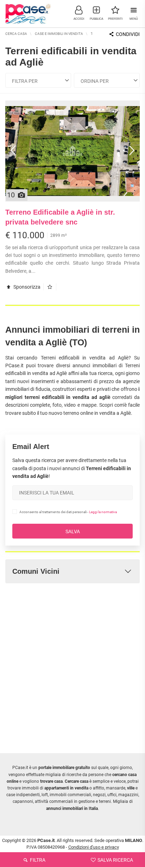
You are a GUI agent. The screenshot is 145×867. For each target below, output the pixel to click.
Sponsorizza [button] (26, 287)
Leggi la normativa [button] (103, 512)
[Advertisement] (72, 663)
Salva (72, 531)
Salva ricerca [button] (114, 860)
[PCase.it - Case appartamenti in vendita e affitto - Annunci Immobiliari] (28, 13)
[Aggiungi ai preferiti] (51, 286)
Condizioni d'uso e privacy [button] (93, 847)
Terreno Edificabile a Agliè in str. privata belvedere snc (60, 217)
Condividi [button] (127, 34)
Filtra (37, 860)
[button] (78, 12)
